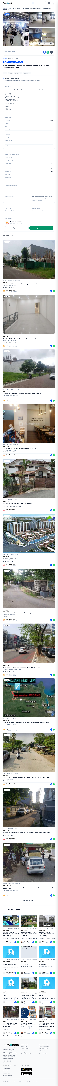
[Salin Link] (51, 52)
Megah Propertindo (16, 222)
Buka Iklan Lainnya (29, 900)
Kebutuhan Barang (43, 1048)
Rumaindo (5, 8)
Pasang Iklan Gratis (25, 1052)
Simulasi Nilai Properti (26, 1053)
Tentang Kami (6, 1068)
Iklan (10, 8)
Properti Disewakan (25, 1048)
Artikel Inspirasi (6, 1070)
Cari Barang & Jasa (44, 1046)
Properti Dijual (24, 1046)
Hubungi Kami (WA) (7, 1075)
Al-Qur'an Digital (43, 1053)
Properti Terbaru (24, 1050)
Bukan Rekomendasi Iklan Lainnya (13, 1036)
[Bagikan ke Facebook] (44, 52)
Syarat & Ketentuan (7, 1072)
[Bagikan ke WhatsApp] (47, 52)
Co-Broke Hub (42, 1052)
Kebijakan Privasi (7, 1073)
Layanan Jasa (42, 1050)
